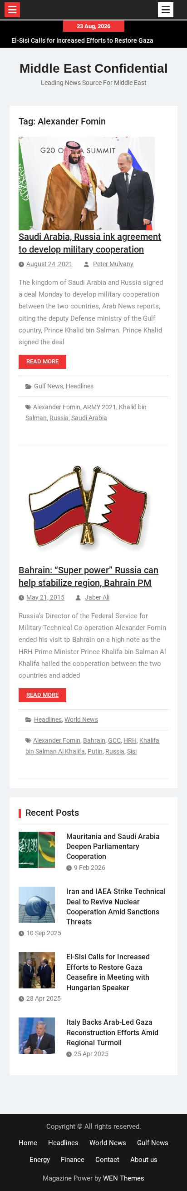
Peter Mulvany (113, 264)
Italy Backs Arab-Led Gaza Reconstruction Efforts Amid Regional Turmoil (112, 1032)
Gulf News (48, 386)
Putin (95, 751)
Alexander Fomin (56, 407)
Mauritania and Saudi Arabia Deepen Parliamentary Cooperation (113, 846)
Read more (42, 361)
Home (28, 1143)
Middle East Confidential (94, 68)
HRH (130, 740)
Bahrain (94, 740)
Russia (59, 418)
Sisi (132, 751)
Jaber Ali (97, 597)
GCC (114, 740)
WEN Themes (123, 1178)
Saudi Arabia (89, 418)
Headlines (80, 386)
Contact (107, 1160)
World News (81, 719)
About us (143, 1160)
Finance (72, 1160)
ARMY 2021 (99, 407)
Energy (40, 1160)
